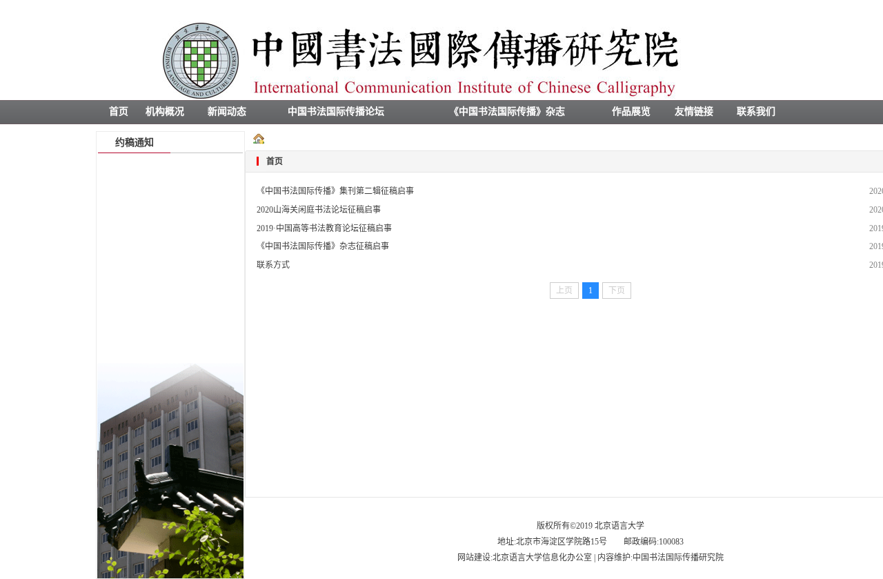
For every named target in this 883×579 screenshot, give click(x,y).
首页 (274, 161)
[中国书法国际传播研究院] (441, 97)
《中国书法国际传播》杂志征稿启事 (323, 246)
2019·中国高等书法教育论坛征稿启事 (324, 228)
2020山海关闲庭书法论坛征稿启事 (319, 210)
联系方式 (273, 265)
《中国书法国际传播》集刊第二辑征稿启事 (335, 191)
